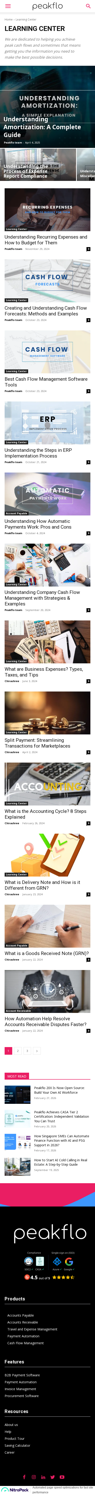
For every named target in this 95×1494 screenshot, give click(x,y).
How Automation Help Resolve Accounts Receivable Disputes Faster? (45, 1021)
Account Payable (16, 513)
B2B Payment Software (22, 1375)
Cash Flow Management (25, 1343)
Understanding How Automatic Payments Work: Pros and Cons (38, 524)
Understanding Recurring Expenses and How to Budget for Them (46, 240)
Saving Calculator (17, 1445)
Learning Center (16, 229)
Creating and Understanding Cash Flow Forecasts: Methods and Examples (46, 311)
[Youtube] (62, 1477)
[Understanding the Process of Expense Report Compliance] (38, 167)
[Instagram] (33, 1477)
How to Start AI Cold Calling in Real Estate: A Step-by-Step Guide (60, 1162)
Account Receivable (18, 1010)
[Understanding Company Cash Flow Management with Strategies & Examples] (47, 565)
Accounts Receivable (22, 1322)
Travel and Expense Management (32, 1329)
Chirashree (12, 681)
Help (8, 1431)
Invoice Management (20, 1389)
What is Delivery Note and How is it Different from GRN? (42, 885)
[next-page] (37, 1051)
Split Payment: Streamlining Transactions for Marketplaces (37, 743)
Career (10, 1452)
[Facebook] (24, 1477)
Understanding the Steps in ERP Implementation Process (38, 453)
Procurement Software (22, 1396)
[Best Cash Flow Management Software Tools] (47, 351)
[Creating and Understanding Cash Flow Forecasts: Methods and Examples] (47, 280)
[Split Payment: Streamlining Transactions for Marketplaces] (47, 713)
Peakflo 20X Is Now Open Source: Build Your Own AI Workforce (59, 1090)
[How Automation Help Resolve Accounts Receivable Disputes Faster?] (47, 991)
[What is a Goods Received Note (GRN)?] (47, 926)
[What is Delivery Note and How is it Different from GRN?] (47, 855)
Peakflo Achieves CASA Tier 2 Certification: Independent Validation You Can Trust (61, 1116)
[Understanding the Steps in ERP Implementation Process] (47, 422)
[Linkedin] (43, 1477)
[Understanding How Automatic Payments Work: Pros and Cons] (47, 494)
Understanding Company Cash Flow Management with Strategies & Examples (42, 598)
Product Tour (14, 1438)
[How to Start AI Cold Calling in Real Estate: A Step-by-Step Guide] (17, 1167)
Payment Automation (23, 1336)
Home (9, 19)
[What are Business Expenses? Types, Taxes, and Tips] (47, 641)
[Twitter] (52, 1477)
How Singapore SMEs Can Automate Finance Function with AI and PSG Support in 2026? (61, 1140)
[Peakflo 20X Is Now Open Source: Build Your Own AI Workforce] (17, 1095)
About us (11, 1424)
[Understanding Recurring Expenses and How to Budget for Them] (47, 209)
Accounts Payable (20, 1315)
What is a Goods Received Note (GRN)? (47, 953)
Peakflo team (13, 142)
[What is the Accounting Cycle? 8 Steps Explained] (47, 784)
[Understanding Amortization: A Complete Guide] (47, 107)
